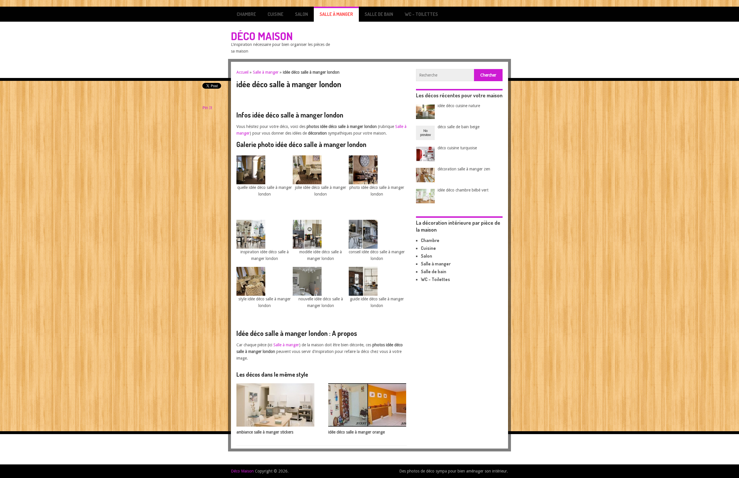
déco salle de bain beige (458, 126)
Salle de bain (379, 14)
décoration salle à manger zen (464, 169)
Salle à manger (336, 14)
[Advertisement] (304, 101)
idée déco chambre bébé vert (463, 190)
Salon (301, 14)
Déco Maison (262, 35)
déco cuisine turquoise (457, 148)
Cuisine (275, 14)
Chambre (246, 14)
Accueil (242, 72)
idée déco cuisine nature (459, 105)
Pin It (207, 107)
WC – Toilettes (421, 14)
